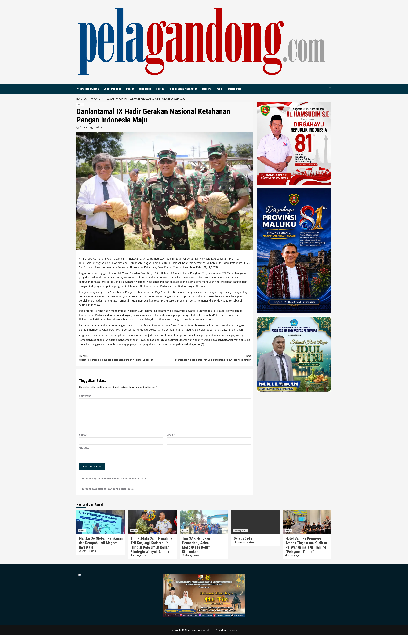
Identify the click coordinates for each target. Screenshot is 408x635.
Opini (220, 88)
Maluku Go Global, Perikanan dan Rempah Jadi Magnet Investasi (101, 543)
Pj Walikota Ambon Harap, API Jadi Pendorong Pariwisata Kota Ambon (213, 357)
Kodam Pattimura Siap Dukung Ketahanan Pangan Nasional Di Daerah (116, 357)
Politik (160, 88)
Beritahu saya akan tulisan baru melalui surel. (107, 488)
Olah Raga (145, 88)
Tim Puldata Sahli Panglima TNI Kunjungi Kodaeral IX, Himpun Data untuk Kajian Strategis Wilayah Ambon (151, 545)
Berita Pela (234, 88)
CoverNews (216, 629)
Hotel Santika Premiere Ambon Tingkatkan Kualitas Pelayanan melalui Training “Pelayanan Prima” (306, 545)
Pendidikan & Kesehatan (182, 88)
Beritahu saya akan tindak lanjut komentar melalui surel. (114, 478)
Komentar (85, 395)
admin (99, 127)
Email (171, 434)
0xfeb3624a (243, 538)
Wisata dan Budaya (87, 88)
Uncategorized (240, 530)
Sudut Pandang (112, 88)
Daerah (130, 88)
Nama (83, 434)
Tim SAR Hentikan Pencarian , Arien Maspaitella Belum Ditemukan (196, 545)
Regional (207, 88)
